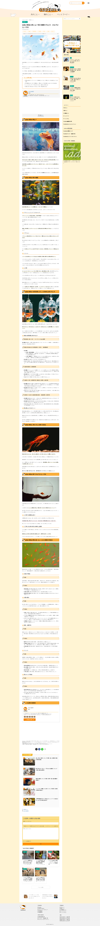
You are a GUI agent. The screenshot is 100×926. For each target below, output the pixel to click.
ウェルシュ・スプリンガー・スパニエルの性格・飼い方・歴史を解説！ (75, 61)
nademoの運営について (68, 131)
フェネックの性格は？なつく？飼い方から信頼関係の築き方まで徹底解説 (27, 878)
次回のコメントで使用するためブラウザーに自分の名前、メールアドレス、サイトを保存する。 (41, 826)
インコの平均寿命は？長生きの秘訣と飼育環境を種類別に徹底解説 (40, 861)
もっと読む (41, 887)
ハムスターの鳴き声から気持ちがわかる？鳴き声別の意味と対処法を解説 (40, 878)
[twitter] (36, 749)
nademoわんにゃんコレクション (70, 124)
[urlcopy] (45, 749)
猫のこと (65, 110)
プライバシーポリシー (43, 909)
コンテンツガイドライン (43, 919)
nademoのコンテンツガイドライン (70, 136)
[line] (42, 749)
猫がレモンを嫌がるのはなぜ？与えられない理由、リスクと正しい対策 (75, 98)
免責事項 (40, 912)
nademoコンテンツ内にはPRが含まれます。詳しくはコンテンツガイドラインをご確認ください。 (34, 33)
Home (39, 907)
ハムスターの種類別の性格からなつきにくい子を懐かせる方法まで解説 (27, 861)
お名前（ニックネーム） (27, 821)
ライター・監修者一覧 (43, 918)
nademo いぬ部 (65, 916)
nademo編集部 (31, 91)
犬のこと (65, 107)
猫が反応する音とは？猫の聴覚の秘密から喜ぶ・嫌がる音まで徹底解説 (75, 70)
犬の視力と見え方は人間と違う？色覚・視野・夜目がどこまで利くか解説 (75, 79)
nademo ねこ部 (65, 918)
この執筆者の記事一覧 (29, 719)
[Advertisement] (32, 106)
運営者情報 (41, 916)
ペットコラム (66, 118)
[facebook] (39, 749)
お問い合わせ (41, 908)
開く (42, 115)
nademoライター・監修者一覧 (69, 133)
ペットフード (66, 115)
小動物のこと (25, 809)
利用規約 (40, 911)
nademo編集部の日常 (68, 121)
